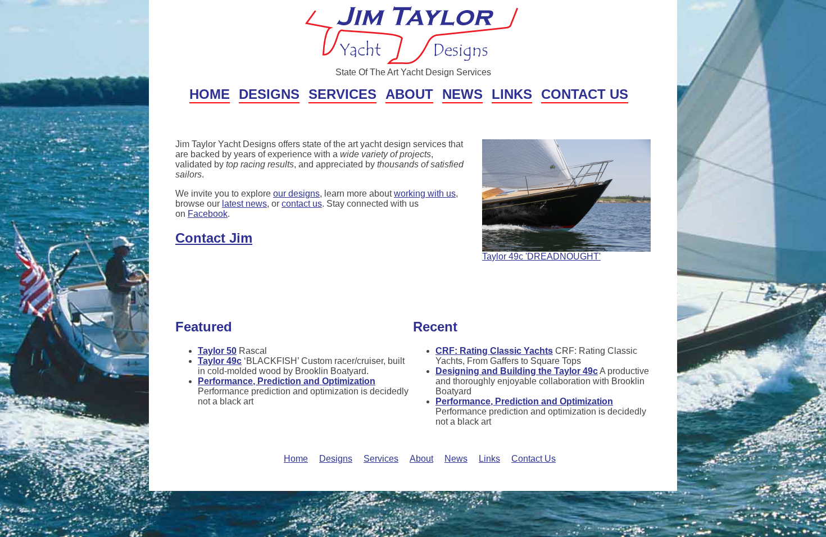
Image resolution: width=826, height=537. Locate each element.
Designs (269, 94)
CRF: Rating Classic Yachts (494, 351)
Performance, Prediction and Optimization (286, 381)
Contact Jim (213, 237)
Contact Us (584, 94)
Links (512, 94)
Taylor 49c (220, 361)
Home (209, 94)
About (409, 94)
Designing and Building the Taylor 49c (516, 371)
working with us (425, 193)
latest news (244, 203)
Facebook (208, 214)
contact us (302, 203)
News (462, 94)
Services (342, 94)
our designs (296, 193)
